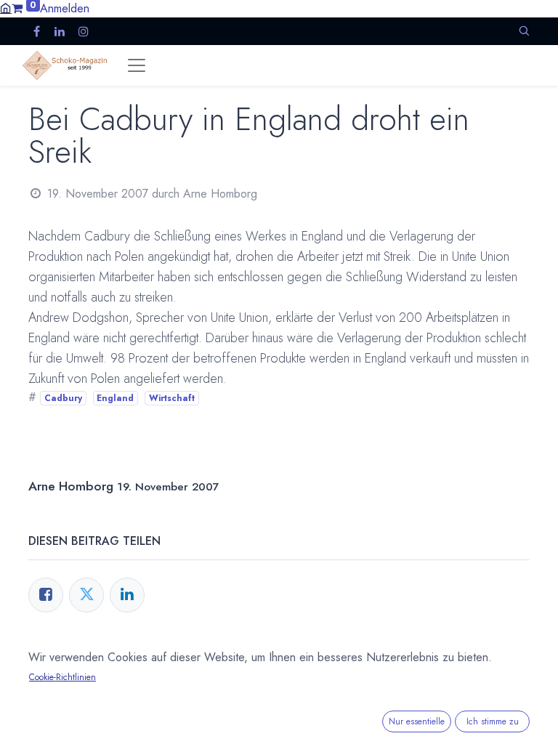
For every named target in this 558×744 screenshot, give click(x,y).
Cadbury (63, 398)
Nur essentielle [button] (417, 721)
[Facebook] (45, 595)
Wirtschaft (172, 398)
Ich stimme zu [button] (492, 721)
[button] (524, 31)
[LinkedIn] (127, 595)
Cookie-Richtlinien (62, 677)
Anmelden (64, 8)
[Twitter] (86, 595)
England (115, 398)
